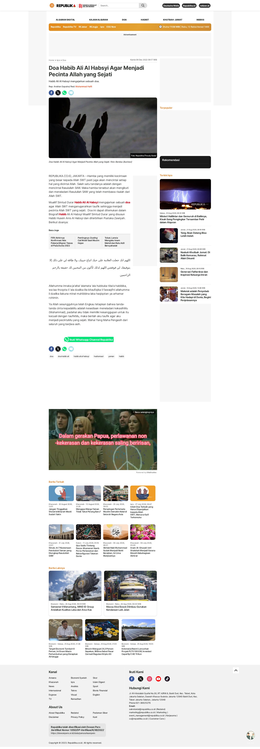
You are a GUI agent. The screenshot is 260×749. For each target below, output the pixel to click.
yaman (111, 356)
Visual (74, 694)
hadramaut (99, 356)
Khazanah (53, 682)
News (51, 686)
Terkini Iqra (166, 175)
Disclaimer (54, 717)
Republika (56, 26)
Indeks (200, 19)
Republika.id (189, 5)
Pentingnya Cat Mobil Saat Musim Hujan (88, 240)
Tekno (74, 690)
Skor (95, 678)
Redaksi (75, 712)
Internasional (55, 690)
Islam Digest (99, 682)
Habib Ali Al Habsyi (86, 202)
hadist (145, 19)
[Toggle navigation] (52, 5)
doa (124, 19)
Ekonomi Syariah (79, 678)
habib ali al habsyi (81, 356)
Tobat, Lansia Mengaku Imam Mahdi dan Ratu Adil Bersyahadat (115, 241)
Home (51, 60)
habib (121, 356)
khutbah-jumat (172, 19)
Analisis (74, 686)
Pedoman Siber (100, 712)
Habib (62, 214)
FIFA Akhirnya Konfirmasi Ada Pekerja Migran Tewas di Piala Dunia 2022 (62, 241)
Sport (95, 686)
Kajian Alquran (98, 19)
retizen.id (204, 5)
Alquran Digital (65, 19)
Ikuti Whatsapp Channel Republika (91, 339)
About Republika (57, 712)
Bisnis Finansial (100, 690)
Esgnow (53, 694)
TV (50, 699)
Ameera (52, 678)
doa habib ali (63, 356)
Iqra (58, 60)
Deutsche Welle (171, 5)
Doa (64, 60)
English (96, 694)
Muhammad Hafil (84, 86)
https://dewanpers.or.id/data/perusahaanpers (73, 733)
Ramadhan (76, 699)
